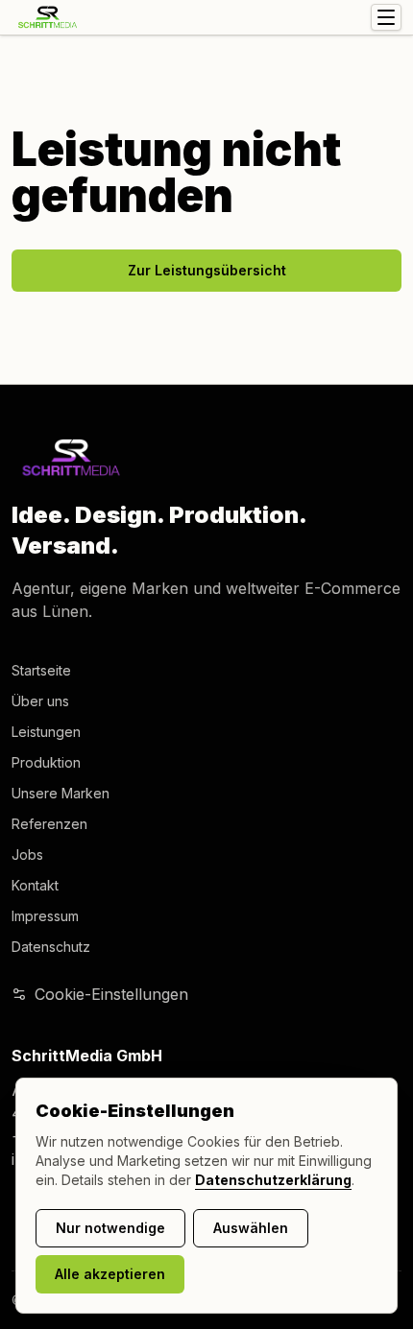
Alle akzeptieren (110, 1274)
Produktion (46, 762)
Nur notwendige (110, 1228)
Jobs (27, 854)
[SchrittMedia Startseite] (48, 17)
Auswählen (250, 1228)
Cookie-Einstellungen (111, 994)
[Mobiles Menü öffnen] (386, 17)
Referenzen (49, 824)
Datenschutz (51, 946)
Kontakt (35, 885)
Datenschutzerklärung (273, 1180)
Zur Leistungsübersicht (207, 270)
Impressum (45, 916)
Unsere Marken (60, 793)
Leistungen (46, 732)
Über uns (40, 701)
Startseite (41, 670)
